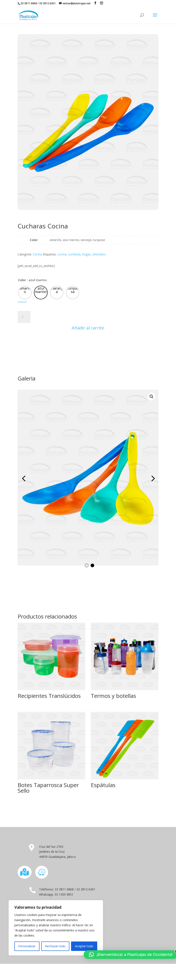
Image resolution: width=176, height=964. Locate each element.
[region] (56, 927)
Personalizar (26, 946)
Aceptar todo (84, 946)
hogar (86, 254)
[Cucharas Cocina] (88, 209)
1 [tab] (86, 565)
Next (152, 478)
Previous (24, 478)
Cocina (37, 254)
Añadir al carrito (88, 328)
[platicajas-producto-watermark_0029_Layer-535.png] (88, 478)
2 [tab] (92, 565)
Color (22, 280)
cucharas (74, 254)
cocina (61, 254)
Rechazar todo (55, 946)
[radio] (24, 292)
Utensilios (99, 254)
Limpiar (22, 301)
